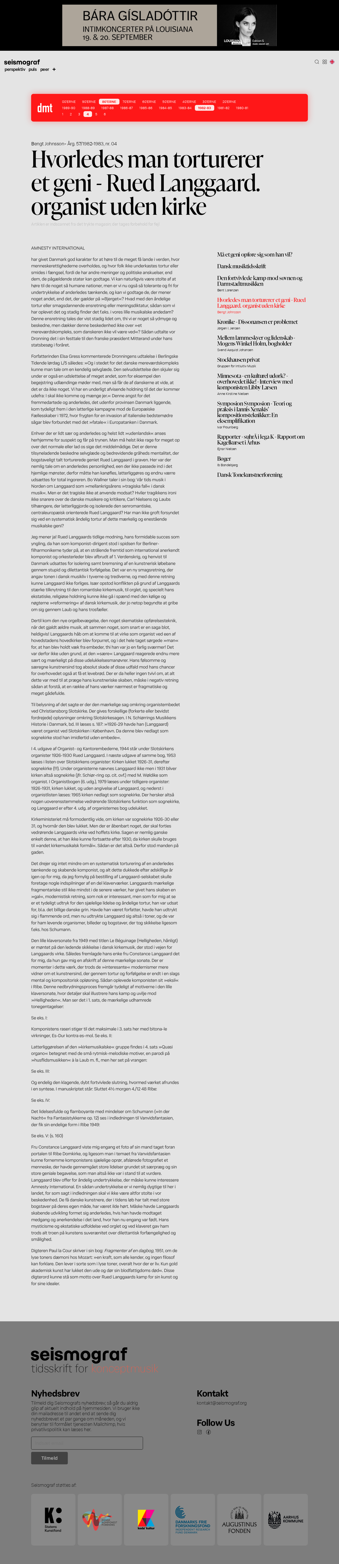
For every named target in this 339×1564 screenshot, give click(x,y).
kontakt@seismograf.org (222, 1402)
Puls (33, 69)
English (332, 62)
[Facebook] (208, 1432)
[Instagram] (199, 1432)
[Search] (317, 62)
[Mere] (54, 69)
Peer (44, 69)
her (87, 1429)
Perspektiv (15, 69)
